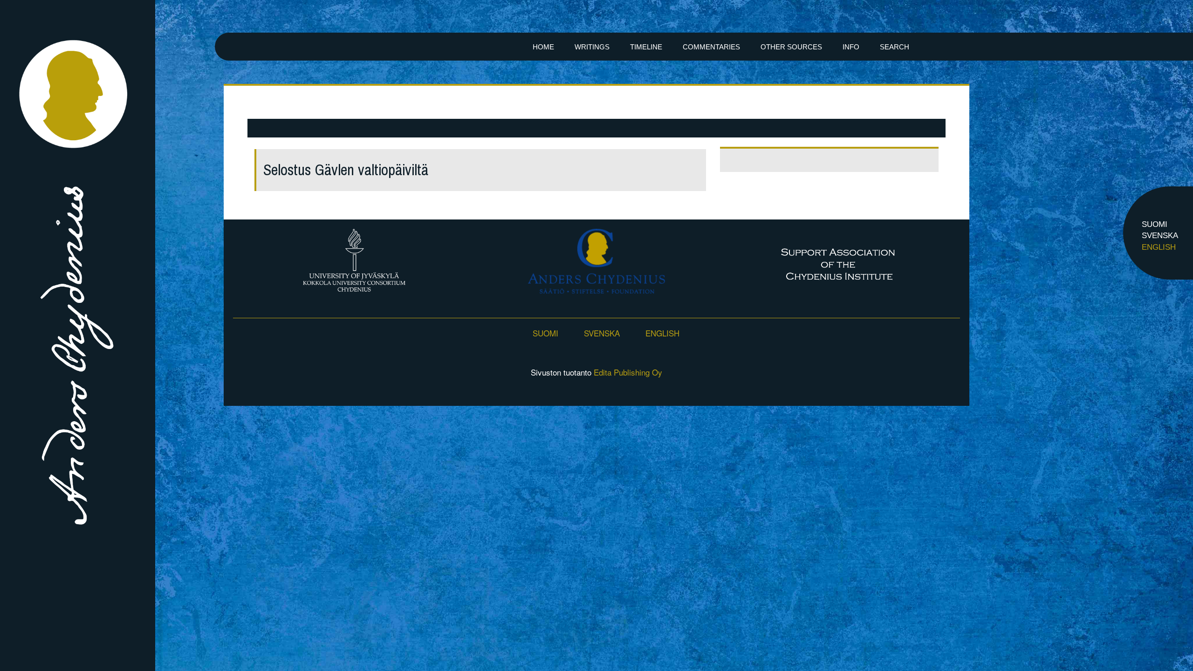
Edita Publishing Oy (628, 372)
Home (543, 47)
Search (894, 47)
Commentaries (711, 47)
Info (851, 47)
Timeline (646, 47)
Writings (592, 47)
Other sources (791, 47)
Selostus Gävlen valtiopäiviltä (345, 170)
